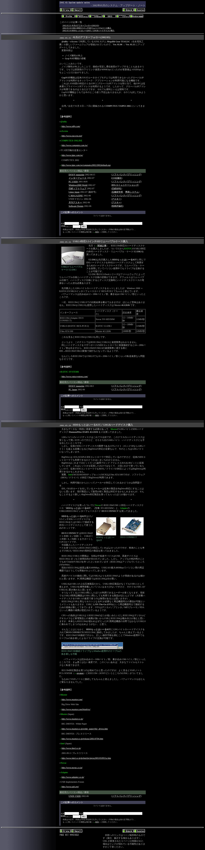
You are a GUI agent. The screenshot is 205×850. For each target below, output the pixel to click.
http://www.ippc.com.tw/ (72, 155)
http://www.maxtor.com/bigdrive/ (75, 709)
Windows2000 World (78, 185)
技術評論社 (117, 206)
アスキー (116, 199)
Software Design (76, 206)
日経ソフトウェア (77, 188)
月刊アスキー (75, 202)
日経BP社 (116, 188)
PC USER (73, 181)
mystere (80, 673)
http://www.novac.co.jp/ (71, 767)
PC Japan (73, 389)
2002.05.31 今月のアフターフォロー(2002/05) (80, 25)
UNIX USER (75, 796)
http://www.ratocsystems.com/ (74, 376)
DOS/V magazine (76, 174)
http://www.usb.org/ (70, 786)
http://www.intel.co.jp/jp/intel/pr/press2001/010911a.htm (86, 758)
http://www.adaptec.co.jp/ (72, 777)
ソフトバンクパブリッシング (126, 174)
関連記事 (101, 245)
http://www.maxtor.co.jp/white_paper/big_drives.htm (84, 729)
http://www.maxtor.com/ (72, 699)
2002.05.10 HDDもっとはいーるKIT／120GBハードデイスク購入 (88, 30)
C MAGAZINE (76, 195)
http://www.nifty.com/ (70, 126)
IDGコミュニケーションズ (125, 185)
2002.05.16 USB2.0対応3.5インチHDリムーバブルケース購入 (86, 28)
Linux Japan (74, 192)
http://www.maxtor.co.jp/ (72, 719)
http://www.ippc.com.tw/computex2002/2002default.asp (86, 165)
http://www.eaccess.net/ (71, 136)
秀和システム (132, 192)
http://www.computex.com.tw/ (74, 145)
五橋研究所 (117, 192)
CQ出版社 (117, 178)
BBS (97, 232)
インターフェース (77, 178)
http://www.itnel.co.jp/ (71, 748)
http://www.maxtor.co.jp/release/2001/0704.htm (82, 739)
